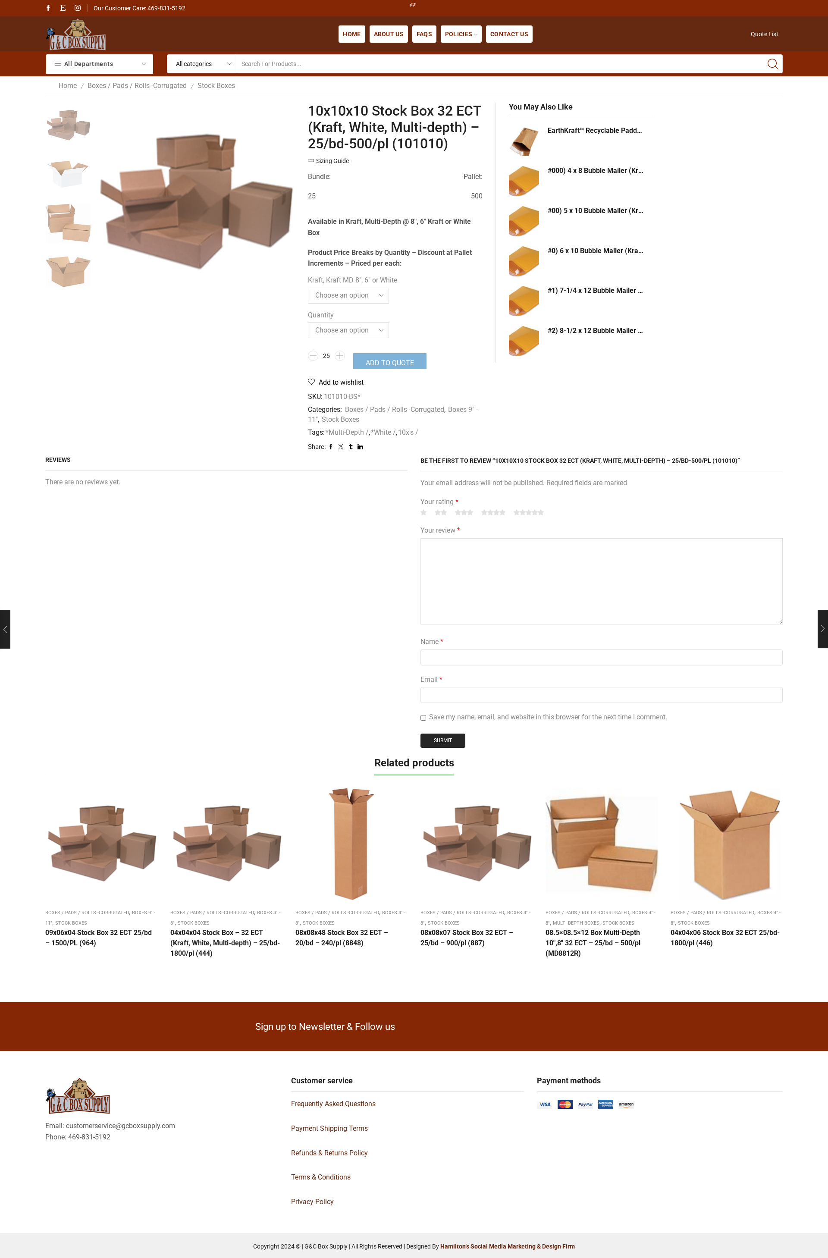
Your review (440, 530)
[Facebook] (48, 8)
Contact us (509, 34)
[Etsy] (63, 8)
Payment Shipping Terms (329, 1128)
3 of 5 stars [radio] (464, 512)
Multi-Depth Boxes (576, 923)
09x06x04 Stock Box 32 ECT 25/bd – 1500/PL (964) (98, 938)
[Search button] (773, 64)
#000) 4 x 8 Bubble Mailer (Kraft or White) (596, 170)
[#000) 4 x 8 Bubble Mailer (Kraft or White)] (524, 181)
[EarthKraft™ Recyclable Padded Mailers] (524, 141)
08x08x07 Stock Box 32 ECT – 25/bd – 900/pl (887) (466, 938)
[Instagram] (78, 8)
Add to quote (390, 363)
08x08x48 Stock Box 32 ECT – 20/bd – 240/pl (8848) (341, 938)
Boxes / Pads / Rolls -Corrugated (137, 86)
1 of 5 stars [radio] (423, 512)
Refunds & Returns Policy (329, 1153)
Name (431, 641)
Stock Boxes (216, 86)
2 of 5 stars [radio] (441, 512)
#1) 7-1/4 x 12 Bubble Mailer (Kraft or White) (596, 290)
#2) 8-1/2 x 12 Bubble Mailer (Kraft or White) (596, 330)
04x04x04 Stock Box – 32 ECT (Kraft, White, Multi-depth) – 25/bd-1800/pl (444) (225, 943)
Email (431, 679)
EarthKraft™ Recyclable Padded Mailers (596, 130)
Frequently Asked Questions (333, 1104)
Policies (458, 34)
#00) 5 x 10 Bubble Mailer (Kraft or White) (596, 211)
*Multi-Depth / (347, 432)
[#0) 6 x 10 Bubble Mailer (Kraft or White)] (524, 261)
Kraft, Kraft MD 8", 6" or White (352, 280)
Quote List (764, 34)
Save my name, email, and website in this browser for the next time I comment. (548, 717)
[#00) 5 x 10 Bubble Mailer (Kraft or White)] (524, 221)
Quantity (321, 315)
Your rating (439, 502)
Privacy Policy (312, 1202)
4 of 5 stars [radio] (493, 512)
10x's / (408, 432)
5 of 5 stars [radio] (529, 512)
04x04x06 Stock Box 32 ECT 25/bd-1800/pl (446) (725, 938)
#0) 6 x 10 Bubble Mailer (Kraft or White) (596, 251)
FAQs (424, 34)
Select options (101, 847)
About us (389, 34)
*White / (383, 432)
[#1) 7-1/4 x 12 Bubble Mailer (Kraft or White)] (524, 301)
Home (352, 34)
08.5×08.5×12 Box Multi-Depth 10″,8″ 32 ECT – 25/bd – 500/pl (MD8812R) (593, 943)
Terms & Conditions (321, 1177)
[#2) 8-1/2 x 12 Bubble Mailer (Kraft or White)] (524, 341)
